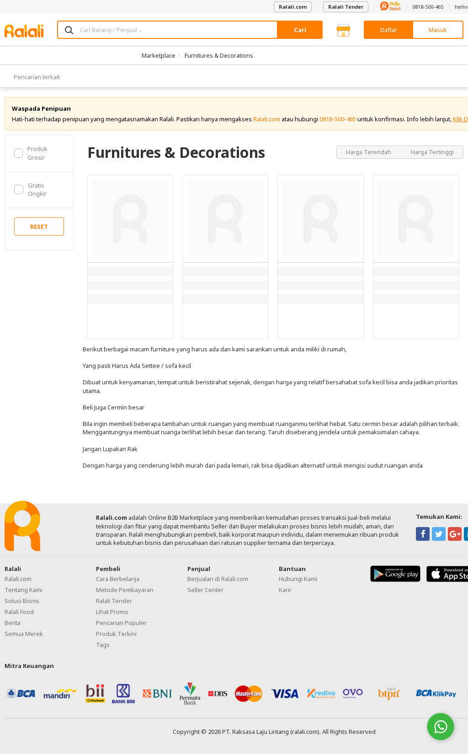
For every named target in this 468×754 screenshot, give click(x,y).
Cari (300, 30)
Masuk (438, 30)
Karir (285, 590)
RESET (39, 226)
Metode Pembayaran (125, 590)
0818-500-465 (427, 6)
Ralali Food (19, 612)
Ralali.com (293, 6)
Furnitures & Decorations (219, 55)
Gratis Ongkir (37, 189)
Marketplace (159, 55)
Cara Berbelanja (117, 579)
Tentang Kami (24, 590)
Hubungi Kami (298, 579)
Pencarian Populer (121, 623)
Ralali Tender (345, 6)
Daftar (388, 30)
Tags (103, 645)
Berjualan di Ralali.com (217, 579)
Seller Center (205, 590)
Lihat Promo (112, 612)
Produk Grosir (37, 153)
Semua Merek (24, 634)
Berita (13, 623)
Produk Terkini (116, 634)
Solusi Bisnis (22, 601)
